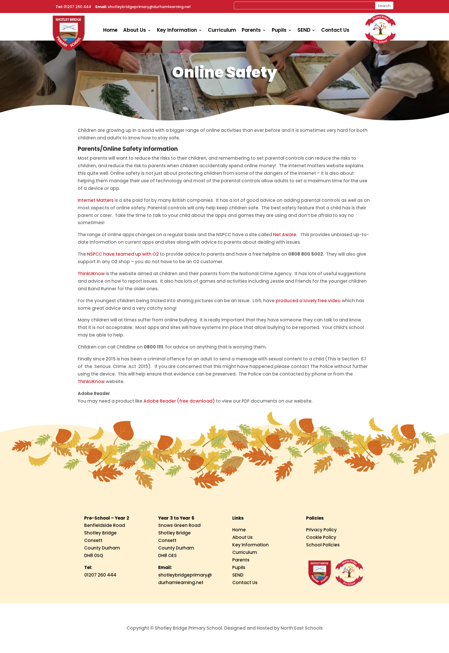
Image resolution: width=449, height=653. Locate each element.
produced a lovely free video (308, 301)
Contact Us (335, 31)
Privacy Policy (321, 530)
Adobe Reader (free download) (179, 401)
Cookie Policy (321, 537)
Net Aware (284, 234)
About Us (134, 31)
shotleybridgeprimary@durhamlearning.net (149, 6)
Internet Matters (96, 200)
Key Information (177, 31)
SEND (304, 31)
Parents (251, 31)
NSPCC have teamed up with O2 (123, 254)
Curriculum (222, 31)
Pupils (279, 31)
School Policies (323, 545)
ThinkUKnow (91, 273)
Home (110, 31)
